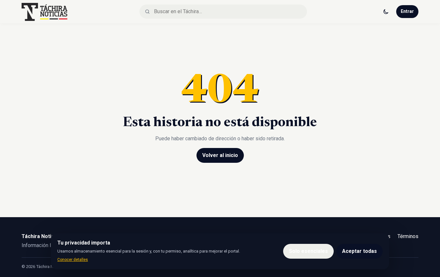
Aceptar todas (359, 251)
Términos (407, 236)
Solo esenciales (308, 251)
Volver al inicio (220, 155)
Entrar (407, 11)
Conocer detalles (72, 259)
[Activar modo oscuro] (386, 12)
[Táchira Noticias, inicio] (44, 11)
